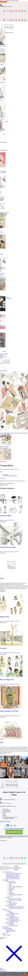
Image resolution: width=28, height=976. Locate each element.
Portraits (8, 897)
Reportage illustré (10, 905)
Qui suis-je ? (6, 809)
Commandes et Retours (8, 818)
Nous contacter (3, 2)
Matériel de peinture (10, 931)
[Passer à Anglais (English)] (6, 15)
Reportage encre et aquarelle (15, 908)
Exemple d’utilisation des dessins (16, 906)
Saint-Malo (11, 893)
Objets (7, 932)
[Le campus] (11, 645)
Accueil (2, 433)
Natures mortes (12, 904)
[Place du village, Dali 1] (11, 676)
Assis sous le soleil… (6, 515)
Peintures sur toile (10, 914)
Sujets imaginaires (10, 923)
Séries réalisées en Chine (12, 918)
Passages (11, 912)
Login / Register (7, 935)
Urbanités (11, 924)
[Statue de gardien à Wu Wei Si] (11, 708)
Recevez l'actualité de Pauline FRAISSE (14, 828)
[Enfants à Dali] (11, 613)
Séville (10, 890)
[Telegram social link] (12, 472)
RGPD (4, 815)
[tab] (5, 474)
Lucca (20, 433)
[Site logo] (6, 30)
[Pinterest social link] (8, 472)
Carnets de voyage (13, 433)
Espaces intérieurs (13, 925)
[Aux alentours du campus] (11, 544)
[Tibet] (11, 739)
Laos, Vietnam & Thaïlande (15, 886)
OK (25, 975)
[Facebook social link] (4, 472)
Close (1, 938)
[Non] (27, 975)
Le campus (3, 648)
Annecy (11, 896)
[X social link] (6, 472)
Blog (4, 814)
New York (11, 888)
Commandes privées (14, 913)
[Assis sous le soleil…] (11, 512)
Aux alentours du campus (8, 547)
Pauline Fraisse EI (8, 863)
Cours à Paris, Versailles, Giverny (14, 873)
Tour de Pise (3, 461)
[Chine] (11, 575)
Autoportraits (12, 916)
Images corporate (13, 902)
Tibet (1, 742)
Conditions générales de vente (10, 817)
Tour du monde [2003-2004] (15, 894)
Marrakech (11, 889)
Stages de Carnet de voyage (12, 874)
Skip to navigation (4, 0)
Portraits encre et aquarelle (15, 900)
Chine (2, 578)
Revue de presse (7, 810)
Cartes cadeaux (9, 929)
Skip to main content (14, 0)
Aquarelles (8, 910)
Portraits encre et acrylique (15, 898)
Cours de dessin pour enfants (13, 878)
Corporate (8, 901)
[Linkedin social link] (11, 472)
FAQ (4, 813)
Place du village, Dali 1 (7, 679)
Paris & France (12, 882)
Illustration (6, 433)
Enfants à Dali (4, 616)
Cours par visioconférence (12, 877)
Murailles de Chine (13, 921)
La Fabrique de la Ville (14, 920)
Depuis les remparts (4, 446)
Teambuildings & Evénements (13, 876)
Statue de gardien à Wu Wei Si (9, 711)
